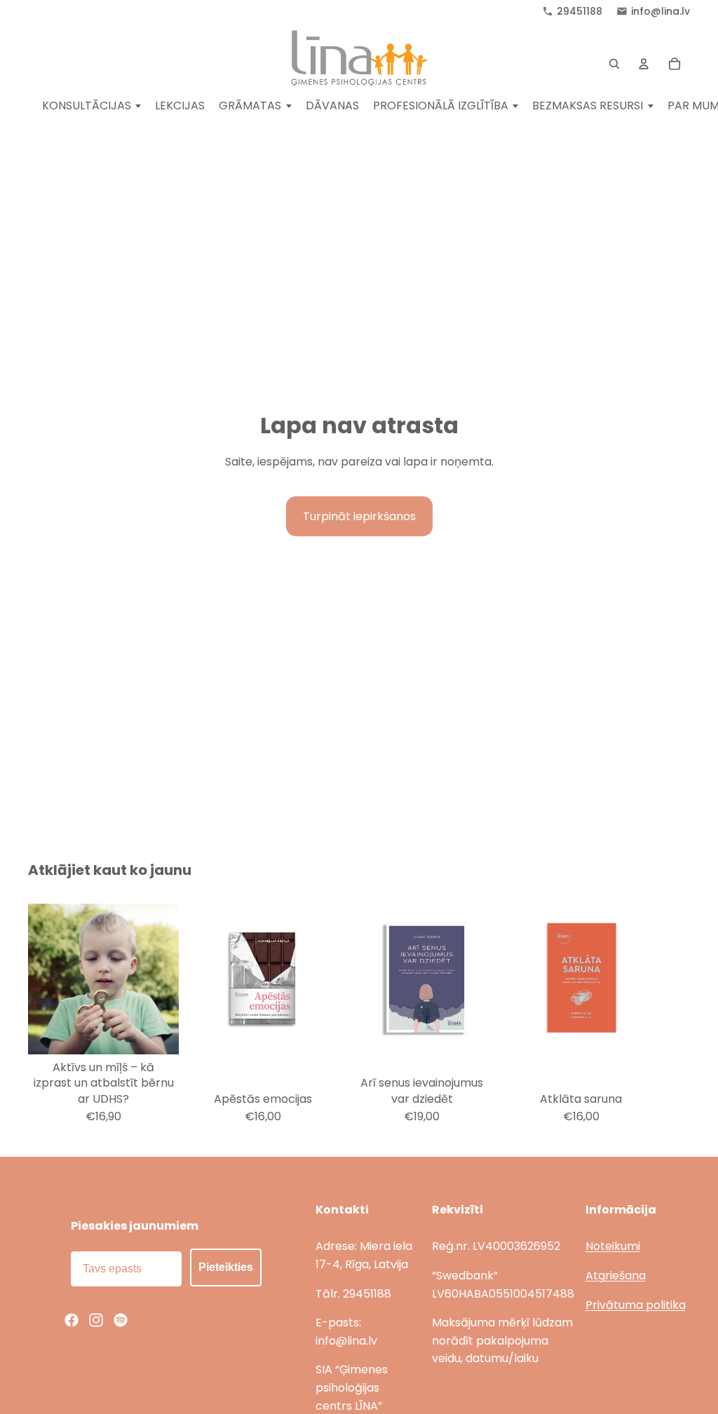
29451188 (579, 11)
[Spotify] (120, 1320)
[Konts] (643, 63)
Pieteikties (225, 1267)
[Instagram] (96, 1320)
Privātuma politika (635, 1305)
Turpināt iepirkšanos (359, 516)
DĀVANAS (332, 106)
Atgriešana (615, 1275)
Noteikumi (612, 1246)
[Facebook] (71, 1320)
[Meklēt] (614, 63)
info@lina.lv (660, 11)
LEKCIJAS (180, 106)
